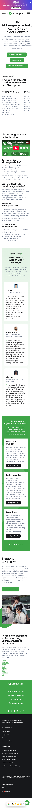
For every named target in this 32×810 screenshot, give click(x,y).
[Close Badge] (25, 802)
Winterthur (5, 663)
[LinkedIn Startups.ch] (14, 711)
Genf (3, 671)
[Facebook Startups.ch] (20, 711)
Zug (3, 675)
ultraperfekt (22, 777)
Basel (3, 667)
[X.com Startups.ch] (23, 711)
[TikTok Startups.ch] (11, 711)
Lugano (4, 669)
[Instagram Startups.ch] (8, 711)
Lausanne (5, 673)
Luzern (4, 665)
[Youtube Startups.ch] (17, 711)
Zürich (4, 661)
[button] (28, 13)
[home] (13, 13)
